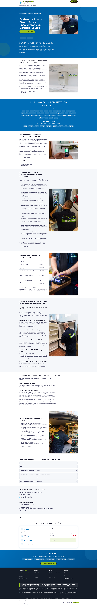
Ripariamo (38, 2)
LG (70, 113)
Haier (38, 113)
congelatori (61, 126)
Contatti (58, 2)
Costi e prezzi (66, 576)
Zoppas (56, 117)
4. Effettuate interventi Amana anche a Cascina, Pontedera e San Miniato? (35, 474)
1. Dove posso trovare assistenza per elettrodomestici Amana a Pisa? (34, 463)
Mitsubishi (27, 115)
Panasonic (41, 115)
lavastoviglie (31, 126)
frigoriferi (36, 126)
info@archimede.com (68, 598)
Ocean (36, 115)
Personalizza (69, 602)
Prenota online (63, 2)
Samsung (53, 115)
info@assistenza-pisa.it (28, 536)
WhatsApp (36, 577)
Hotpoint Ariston (53, 113)
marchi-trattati (29, 5)
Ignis (59, 113)
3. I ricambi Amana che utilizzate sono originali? (30, 470)
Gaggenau (23, 113)
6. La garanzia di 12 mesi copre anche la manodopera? (31, 481)
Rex (49, 115)
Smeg (74, 115)
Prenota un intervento (28, 540)
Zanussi (46, 117)
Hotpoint (47, 113)
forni (66, 126)
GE (27, 113)
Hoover (42, 113)
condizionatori (49, 126)
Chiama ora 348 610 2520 (28, 31)
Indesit (66, 113)
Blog (50, 2)
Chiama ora (74, 1)
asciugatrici (42, 126)
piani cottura (71, 126)
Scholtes (64, 115)
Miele (23, 115)
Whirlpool (41, 117)
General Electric (32, 113)
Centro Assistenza (22, 5)
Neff (32, 115)
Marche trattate (45, 2)
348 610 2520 (26, 529)
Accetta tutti (76, 602)
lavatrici (25, 126)
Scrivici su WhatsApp (28, 533)
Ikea (62, 113)
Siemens (69, 115)
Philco (46, 115)
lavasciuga (55, 126)
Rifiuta (64, 602)
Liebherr (74, 113)
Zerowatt (51, 117)
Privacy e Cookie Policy (68, 578)
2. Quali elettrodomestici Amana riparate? (28, 466)
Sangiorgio (59, 115)
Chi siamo (54, 2)
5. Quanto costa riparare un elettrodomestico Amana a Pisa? (32, 477)
